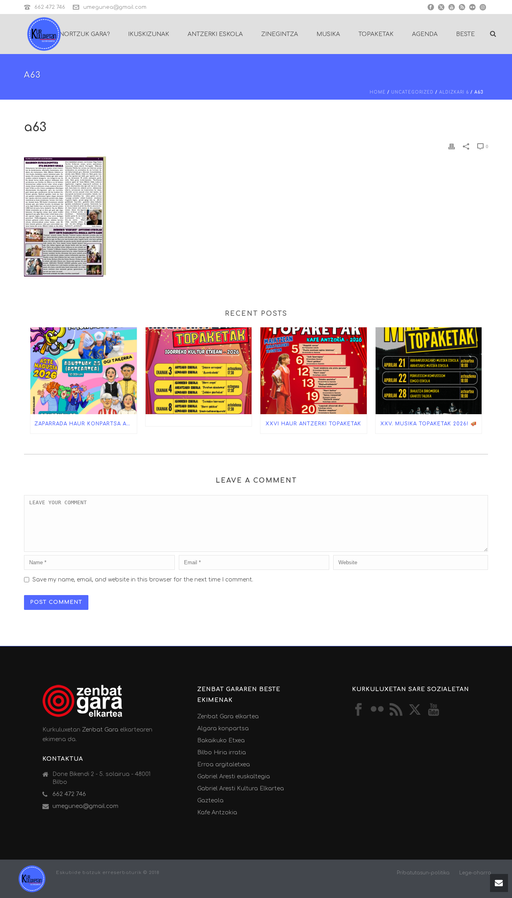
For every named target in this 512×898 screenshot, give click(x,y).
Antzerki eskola (215, 34)
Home (378, 92)
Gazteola (210, 801)
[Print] (451, 146)
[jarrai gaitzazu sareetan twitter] (414, 710)
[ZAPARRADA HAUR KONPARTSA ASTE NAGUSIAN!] (83, 370)
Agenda (425, 34)
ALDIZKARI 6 (454, 92)
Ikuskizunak (148, 34)
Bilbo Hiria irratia (221, 753)
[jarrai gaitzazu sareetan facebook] (358, 710)
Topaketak (376, 34)
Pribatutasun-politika (423, 873)
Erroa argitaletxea (223, 765)
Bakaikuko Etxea (221, 741)
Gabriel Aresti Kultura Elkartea (240, 789)
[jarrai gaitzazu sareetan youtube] (433, 710)
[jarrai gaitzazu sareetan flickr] (377, 710)
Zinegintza (279, 34)
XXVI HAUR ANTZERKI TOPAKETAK (313, 424)
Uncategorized (412, 92)
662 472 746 (49, 7)
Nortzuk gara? (84, 34)
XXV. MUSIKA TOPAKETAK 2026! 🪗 (428, 424)
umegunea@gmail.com (114, 7)
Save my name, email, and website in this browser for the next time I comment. (142, 580)
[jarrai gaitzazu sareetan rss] (396, 710)
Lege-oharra (475, 873)
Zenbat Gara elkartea (228, 717)
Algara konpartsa (223, 729)
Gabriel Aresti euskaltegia (233, 777)
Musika (328, 34)
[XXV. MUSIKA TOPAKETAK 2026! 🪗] (429, 370)
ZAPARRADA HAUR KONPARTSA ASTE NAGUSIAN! (85, 424)
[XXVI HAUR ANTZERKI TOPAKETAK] (313, 370)
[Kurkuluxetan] (32, 879)
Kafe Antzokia (217, 813)
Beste (465, 34)
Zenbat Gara (100, 730)
